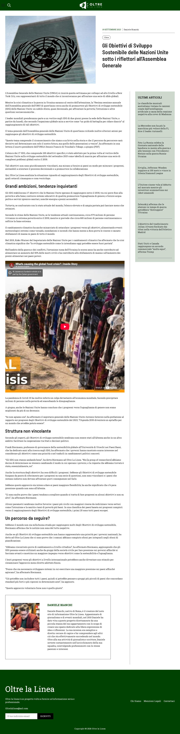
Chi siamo (135, 701)
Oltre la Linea (99, 728)
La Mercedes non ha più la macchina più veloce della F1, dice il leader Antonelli (153, 128)
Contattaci (169, 701)
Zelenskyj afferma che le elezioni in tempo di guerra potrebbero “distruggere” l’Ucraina (152, 208)
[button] (9, 5)
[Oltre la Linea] (91, 5)
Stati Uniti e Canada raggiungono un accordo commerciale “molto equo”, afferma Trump (152, 247)
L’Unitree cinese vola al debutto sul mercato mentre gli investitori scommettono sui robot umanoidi (154, 188)
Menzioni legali (152, 701)
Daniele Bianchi (131, 29)
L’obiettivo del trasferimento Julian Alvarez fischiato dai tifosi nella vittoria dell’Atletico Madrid (155, 227)
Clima (106, 37)
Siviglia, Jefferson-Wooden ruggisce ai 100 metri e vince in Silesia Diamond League (154, 170)
